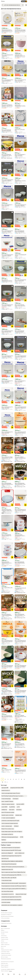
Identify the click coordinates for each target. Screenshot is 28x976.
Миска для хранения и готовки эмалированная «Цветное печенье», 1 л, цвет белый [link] (6, 615)
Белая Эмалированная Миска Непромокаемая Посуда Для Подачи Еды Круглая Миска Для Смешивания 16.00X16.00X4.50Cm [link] (20, 562)
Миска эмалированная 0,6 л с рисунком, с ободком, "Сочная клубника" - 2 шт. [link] (7, 180)
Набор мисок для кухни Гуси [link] (20, 130)
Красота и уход (4, 942)
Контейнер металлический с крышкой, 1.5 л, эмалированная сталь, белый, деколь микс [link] (20, 588)
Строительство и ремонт (6, 955)
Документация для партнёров (7, 916)
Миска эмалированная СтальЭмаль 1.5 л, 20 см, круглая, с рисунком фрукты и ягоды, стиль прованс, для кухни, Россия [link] (7, 155)
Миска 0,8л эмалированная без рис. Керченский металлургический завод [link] (20, 280)
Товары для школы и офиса (6, 949)
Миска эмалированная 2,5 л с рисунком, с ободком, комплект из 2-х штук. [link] (20, 205)
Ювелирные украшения (6, 958)
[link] (5, 788)
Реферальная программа (6, 923)
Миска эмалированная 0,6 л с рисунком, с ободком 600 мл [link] (20, 356)
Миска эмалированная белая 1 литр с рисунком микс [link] (20, 305)
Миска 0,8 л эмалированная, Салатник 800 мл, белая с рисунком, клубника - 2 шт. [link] (20, 180)
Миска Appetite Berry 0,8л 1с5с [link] (7, 588)
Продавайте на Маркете (6, 914)
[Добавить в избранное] (12, 11)
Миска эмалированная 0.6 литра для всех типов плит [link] (20, 771)
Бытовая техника (4, 932)
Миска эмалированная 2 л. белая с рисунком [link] (7, 205)
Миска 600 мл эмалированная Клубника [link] (7, 280)
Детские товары (4, 957)
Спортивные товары (5, 951)
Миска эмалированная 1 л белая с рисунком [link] (20, 155)
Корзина (19, 974)
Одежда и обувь (4, 937)
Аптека (2, 940)
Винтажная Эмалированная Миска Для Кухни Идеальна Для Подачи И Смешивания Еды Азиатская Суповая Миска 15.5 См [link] (7, 666)
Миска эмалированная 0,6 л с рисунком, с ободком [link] (7, 255)
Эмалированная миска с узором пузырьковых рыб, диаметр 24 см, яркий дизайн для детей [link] (7, 30)
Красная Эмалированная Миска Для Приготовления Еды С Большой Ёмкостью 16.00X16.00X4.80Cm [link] (7, 716)
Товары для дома (4, 939)
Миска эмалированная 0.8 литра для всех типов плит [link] (20, 432)
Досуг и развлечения (5, 928)
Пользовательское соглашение (7, 961)
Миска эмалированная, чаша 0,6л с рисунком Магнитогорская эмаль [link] (6, 130)
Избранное (14, 974)
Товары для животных (5, 953)
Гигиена (2, 933)
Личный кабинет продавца (6, 912)
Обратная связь (4, 963)
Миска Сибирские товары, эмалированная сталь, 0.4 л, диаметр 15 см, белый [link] (7, 457)
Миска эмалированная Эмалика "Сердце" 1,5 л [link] (6, 535)
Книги (2, 948)
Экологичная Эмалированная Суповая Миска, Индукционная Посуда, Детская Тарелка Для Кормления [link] (20, 105)
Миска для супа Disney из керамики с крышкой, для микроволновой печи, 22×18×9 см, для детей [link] (7, 105)
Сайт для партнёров (5, 918)
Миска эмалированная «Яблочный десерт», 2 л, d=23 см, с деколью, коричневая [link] (20, 615)
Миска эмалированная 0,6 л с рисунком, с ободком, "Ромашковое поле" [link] (7, 356)
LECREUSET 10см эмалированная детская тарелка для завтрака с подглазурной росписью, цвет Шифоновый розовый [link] (20, 55)
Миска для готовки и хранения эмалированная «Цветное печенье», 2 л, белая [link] (20, 457)
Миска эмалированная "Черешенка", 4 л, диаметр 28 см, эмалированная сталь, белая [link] (7, 691)
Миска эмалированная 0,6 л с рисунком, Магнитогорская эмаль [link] (7, 55)
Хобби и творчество (5, 944)
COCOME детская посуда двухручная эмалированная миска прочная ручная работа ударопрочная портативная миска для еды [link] (20, 30)
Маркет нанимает (4, 965)
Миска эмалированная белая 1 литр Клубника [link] (19, 231)
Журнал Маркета (4, 967)
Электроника (4, 935)
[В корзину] (12, 25)
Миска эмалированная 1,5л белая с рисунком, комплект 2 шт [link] (20, 80)
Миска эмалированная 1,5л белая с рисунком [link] (7, 381)
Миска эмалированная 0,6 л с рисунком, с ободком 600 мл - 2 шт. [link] (20, 407)
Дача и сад (3, 946)
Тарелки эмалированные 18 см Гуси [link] (20, 255)
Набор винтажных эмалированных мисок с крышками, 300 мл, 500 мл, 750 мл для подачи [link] (20, 535)
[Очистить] (22, 5)
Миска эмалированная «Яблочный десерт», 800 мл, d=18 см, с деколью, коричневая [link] (20, 484)
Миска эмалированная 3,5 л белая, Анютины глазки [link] (7, 331)
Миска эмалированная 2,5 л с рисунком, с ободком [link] (7, 231)
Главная (3, 974)
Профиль (25, 974)
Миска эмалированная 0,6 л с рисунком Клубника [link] (7, 80)
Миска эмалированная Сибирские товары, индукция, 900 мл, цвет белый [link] (6, 744)
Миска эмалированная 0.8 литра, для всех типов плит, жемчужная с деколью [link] (20, 510)
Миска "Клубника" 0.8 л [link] (6, 769)
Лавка (8, 974)
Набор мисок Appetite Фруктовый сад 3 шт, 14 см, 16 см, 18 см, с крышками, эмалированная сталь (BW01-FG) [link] (20, 716)
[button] (26, 5)
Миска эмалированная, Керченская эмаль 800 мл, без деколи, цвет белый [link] (7, 484)
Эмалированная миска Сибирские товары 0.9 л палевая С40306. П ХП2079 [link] (7, 510)
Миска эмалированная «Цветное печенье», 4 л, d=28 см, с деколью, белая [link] (20, 744)
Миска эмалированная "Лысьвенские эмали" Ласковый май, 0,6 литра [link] (20, 331)
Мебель (2, 930)
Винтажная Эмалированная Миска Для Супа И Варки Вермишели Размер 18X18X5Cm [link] (20, 666)
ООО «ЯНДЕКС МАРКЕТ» (9, 969)
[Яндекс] (10, 971)
